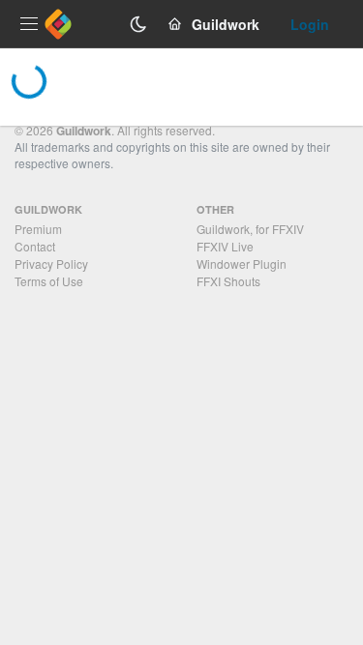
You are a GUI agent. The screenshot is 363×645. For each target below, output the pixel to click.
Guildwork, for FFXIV (250, 228)
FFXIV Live (225, 246)
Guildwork (83, 130)
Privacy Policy (51, 263)
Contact (35, 246)
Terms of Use (49, 281)
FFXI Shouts (228, 281)
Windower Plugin (242, 263)
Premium (38, 228)
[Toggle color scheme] (138, 24)
